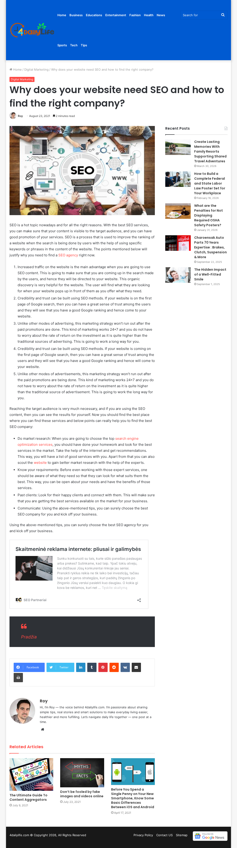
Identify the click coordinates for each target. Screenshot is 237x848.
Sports (62, 45)
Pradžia (29, 637)
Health (148, 15)
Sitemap (181, 835)
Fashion (135, 15)
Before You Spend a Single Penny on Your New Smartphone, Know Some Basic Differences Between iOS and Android (132, 798)
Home (61, 15)
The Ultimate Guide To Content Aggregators (28, 797)
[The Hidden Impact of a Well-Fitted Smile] (178, 275)
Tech (74, 45)
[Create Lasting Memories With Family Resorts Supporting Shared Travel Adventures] (178, 147)
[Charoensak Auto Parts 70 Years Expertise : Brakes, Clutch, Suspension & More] (178, 243)
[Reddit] (114, 667)
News (161, 15)
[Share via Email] (136, 667)
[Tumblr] (92, 667)
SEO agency (68, 255)
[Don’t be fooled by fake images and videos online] (82, 772)
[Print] (18, 677)
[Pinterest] (103, 667)
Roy (20, 116)
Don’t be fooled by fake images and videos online (81, 793)
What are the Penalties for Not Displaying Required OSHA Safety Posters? (208, 215)
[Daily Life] (32, 30)
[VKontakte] (125, 667)
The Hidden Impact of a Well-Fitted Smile (210, 274)
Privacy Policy (143, 835)
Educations (94, 15)
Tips (84, 45)
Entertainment (115, 15)
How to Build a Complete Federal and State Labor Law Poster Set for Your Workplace (209, 183)
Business (76, 15)
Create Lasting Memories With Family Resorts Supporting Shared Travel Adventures (210, 151)
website (40, 462)
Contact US (164, 835)
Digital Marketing (36, 69)
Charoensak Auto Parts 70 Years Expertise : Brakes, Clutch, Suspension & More (210, 247)
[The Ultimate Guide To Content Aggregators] (31, 774)
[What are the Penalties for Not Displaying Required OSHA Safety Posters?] (178, 211)
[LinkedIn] (80, 667)
